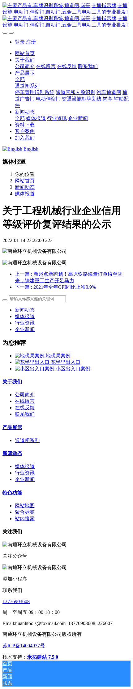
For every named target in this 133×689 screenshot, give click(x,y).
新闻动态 (25, 187)
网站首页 (25, 53)
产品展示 (12, 427)
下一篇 (55, 287)
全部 (20, 79)
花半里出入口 (65, 362)
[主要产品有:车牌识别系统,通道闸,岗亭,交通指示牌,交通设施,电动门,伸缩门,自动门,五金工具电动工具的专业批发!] (66, 15)
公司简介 (25, 394)
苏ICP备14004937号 (23, 645)
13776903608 (16, 601)
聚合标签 (25, 512)
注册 (31, 42)
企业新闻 (25, 329)
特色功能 (12, 492)
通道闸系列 (27, 440)
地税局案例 (58, 355)
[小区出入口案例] (35, 368)
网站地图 (25, 505)
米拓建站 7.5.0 (42, 657)
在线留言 (25, 401)
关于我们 (12, 381)
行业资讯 (25, 322)
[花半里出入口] (33, 362)
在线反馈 (25, 407)
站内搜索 (25, 518)
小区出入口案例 (73, 368)
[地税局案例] (30, 355)
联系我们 (25, 414)
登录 (20, 42)
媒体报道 (25, 193)
